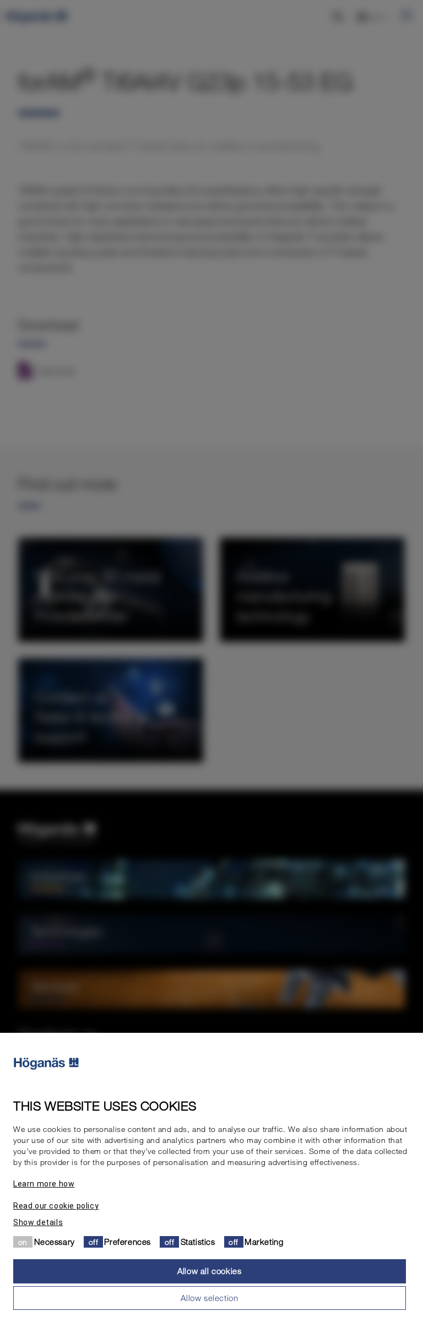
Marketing (264, 1242)
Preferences (127, 1242)
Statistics (198, 1242)
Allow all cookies (209, 1271)
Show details (38, 1222)
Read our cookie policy (56, 1205)
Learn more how (43, 1183)
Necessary (54, 1242)
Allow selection (209, 1298)
